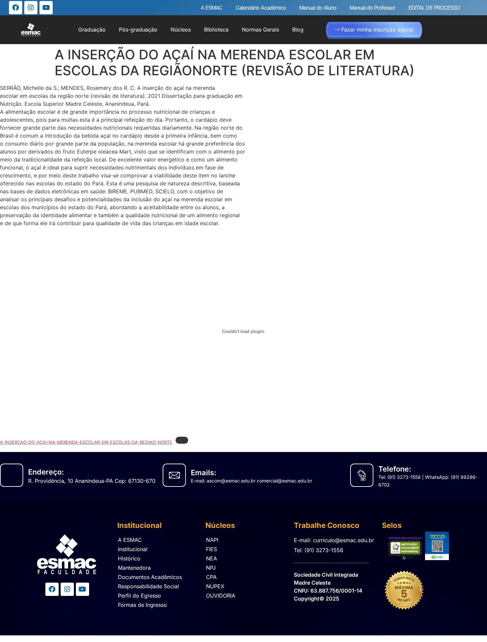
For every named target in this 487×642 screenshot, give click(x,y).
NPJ (211, 567)
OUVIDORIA (220, 595)
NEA (211, 558)
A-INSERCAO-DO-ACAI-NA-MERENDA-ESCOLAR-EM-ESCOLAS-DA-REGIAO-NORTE (86, 442)
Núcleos (181, 29)
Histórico (129, 558)
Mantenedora (134, 567)
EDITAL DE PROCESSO (434, 7)
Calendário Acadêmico (261, 7)
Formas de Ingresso (142, 605)
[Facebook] (15, 7)
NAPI (212, 540)
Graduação (92, 29)
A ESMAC (211, 7)
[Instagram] (30, 7)
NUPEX (215, 586)
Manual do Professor (372, 7)
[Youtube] (46, 7)
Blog (297, 29)
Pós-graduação (138, 29)
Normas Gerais (260, 29)
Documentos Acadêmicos (150, 577)
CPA (211, 577)
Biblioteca (216, 29)
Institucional (132, 549)
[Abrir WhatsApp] (470, 625)
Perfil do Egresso (139, 595)
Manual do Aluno (317, 7)
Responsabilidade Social (148, 586)
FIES (211, 549)
